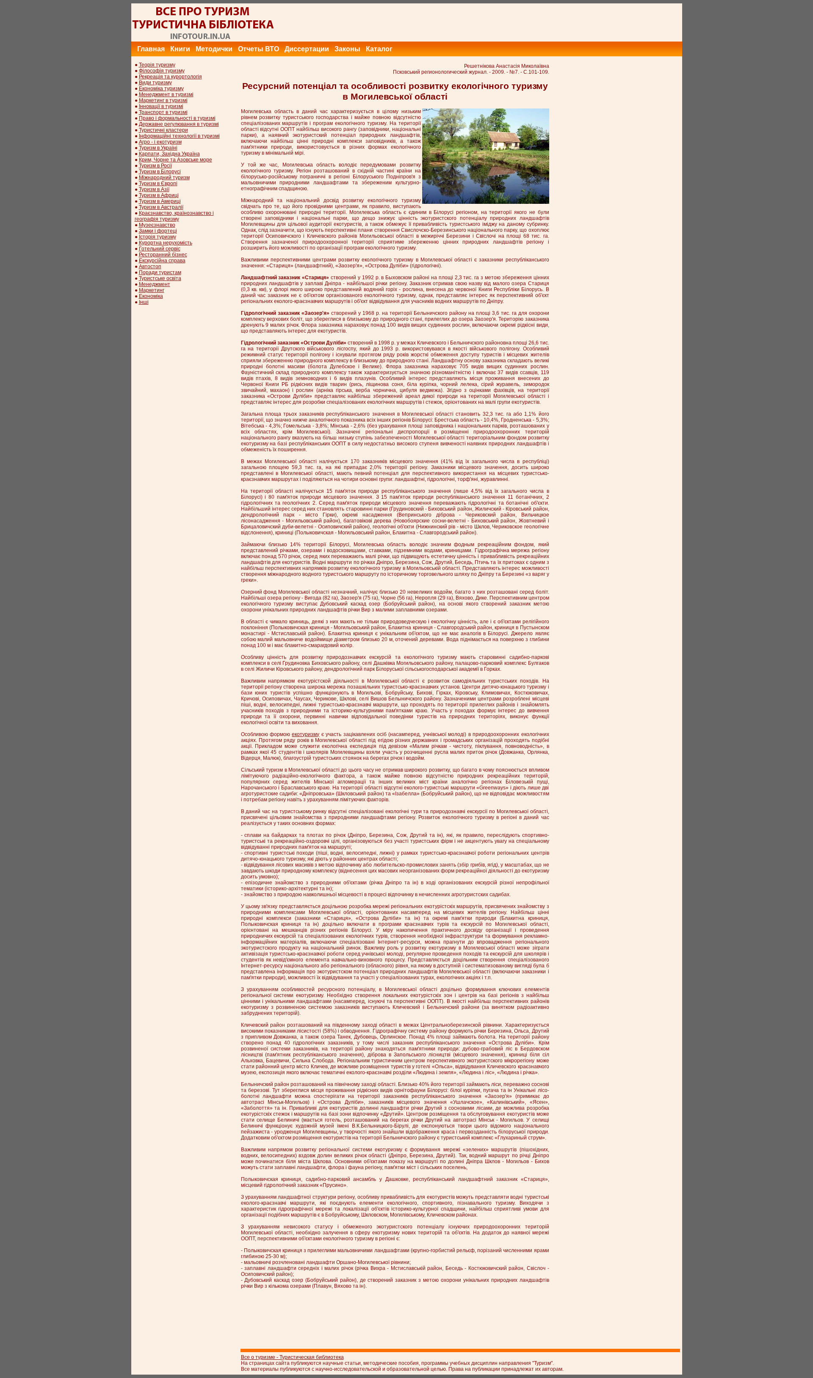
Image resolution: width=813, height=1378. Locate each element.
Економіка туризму (161, 89)
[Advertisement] (528, 22)
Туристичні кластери (163, 130)
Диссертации (307, 49)
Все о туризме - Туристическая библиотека (292, 1357)
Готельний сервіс (159, 249)
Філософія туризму (162, 71)
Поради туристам (160, 272)
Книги (180, 49)
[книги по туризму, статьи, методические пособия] (203, 40)
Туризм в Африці (159, 195)
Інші (144, 302)
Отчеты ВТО (258, 49)
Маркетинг (151, 290)
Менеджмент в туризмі (166, 94)
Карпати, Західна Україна (169, 154)
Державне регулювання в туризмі (179, 124)
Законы (347, 49)
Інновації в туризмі (161, 106)
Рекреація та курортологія (170, 77)
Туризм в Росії (155, 166)
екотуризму (305, 734)
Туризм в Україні (158, 148)
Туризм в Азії (154, 189)
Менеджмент (154, 284)
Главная (151, 49)
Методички (214, 49)
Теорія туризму (157, 65)
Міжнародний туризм (164, 178)
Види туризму (155, 83)
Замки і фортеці (158, 231)
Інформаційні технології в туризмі (179, 136)
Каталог (379, 49)
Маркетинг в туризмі (163, 100)
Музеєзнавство (157, 225)
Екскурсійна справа (162, 261)
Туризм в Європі (158, 183)
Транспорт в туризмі (163, 112)
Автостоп (150, 266)
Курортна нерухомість (165, 243)
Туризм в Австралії (161, 207)
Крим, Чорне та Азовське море (175, 160)
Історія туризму (157, 237)
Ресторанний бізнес (163, 255)
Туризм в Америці (160, 201)
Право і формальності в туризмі (177, 118)
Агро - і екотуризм (160, 142)
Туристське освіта (160, 278)
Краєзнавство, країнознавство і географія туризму (174, 216)
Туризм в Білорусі (160, 172)
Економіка (151, 296)
